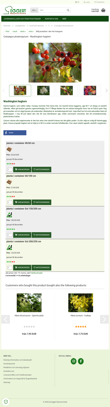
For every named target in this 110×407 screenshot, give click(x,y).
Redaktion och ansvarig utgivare (16, 367)
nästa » (23, 31)
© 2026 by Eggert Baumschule (55, 402)
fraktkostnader (37, 273)
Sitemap (6, 382)
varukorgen (23, 169)
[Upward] (102, 402)
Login (87, 2)
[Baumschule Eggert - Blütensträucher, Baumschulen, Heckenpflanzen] (14, 10)
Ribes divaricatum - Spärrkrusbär (29, 315)
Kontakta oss (51, 19)
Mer (64, 19)
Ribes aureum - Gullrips (81, 315)
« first (7, 31)
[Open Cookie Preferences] (6, 402)
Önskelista (100, 2)
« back (14, 31)
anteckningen (42, 169)
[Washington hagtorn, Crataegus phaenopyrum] (55, 62)
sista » (31, 31)
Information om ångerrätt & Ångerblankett (20, 379)
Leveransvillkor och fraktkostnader (22, 19)
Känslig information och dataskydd (17, 360)
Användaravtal (9, 364)
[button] (14, 132)
